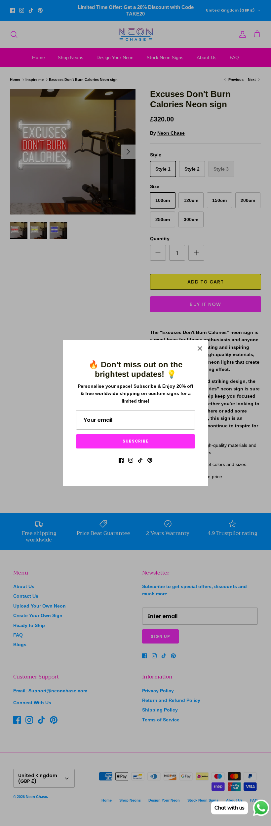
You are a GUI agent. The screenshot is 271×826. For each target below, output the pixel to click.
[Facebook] (121, 460)
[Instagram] (130, 460)
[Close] (200, 348)
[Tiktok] (140, 460)
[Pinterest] (149, 460)
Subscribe (136, 441)
